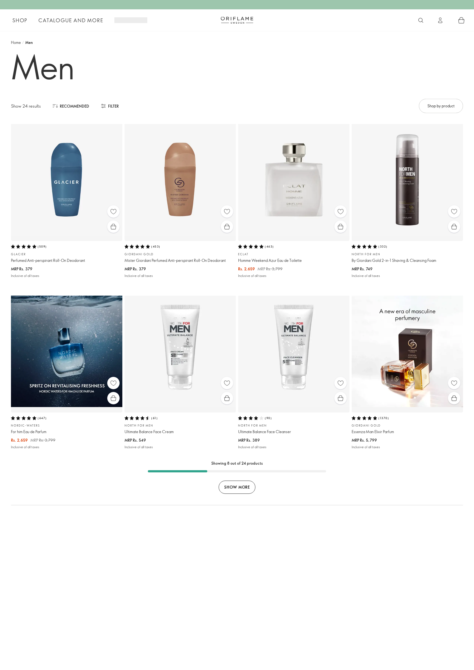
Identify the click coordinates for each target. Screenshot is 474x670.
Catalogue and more (70, 20)
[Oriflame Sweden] (237, 20)
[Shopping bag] (461, 20)
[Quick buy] (113, 226)
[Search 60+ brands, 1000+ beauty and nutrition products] (421, 20)
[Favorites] (113, 211)
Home (16, 42)
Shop (19, 20)
